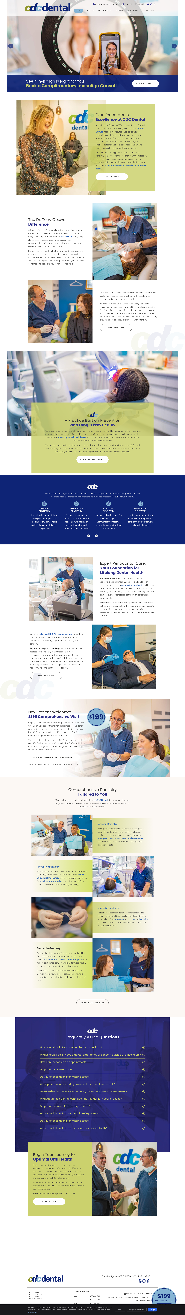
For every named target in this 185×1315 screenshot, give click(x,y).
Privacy (121, 1297)
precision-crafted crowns (54, 959)
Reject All (120, 1310)
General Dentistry (107, 823)
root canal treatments (132, 838)
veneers (132, 919)
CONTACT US (49, 1201)
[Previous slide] (10, 46)
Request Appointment (134, 1294)
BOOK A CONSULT (144, 83)
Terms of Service (144, 1297)
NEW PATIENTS (111, 177)
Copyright (110, 1297)
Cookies (127, 1297)
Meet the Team (104, 11)
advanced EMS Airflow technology (56, 634)
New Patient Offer (164, 1299)
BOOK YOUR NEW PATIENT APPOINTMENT (54, 758)
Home (78, 11)
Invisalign (143, 919)
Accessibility (134, 1297)
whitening (119, 919)
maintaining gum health (132, 585)
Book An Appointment (106, 4)
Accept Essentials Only (136, 1310)
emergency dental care (109, 838)
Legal (115, 1297)
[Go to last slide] (88, 535)
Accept (152, 1310)
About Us (89, 11)
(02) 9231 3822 (138, 4)
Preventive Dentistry (48, 866)
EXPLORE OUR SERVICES (92, 1003)
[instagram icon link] (148, 1281)
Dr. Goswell (66, 236)
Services (119, 11)
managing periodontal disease (72, 437)
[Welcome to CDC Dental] (47, 10)
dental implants (75, 959)
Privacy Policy (32, 1312)
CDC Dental (102, 800)
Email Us (151, 1294)
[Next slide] (174, 46)
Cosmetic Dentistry (108, 907)
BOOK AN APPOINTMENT (92, 459)
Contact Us (149, 11)
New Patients (133, 11)
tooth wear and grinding (51, 881)
